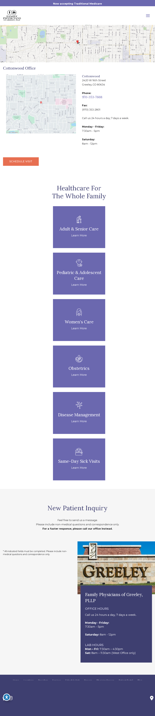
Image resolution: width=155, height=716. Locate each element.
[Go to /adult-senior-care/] (79, 227)
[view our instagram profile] (10, 698)
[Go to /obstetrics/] (79, 366)
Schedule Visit (20, 161)
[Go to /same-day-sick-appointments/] (79, 459)
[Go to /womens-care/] (79, 320)
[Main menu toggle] (148, 15)
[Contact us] (151, 698)
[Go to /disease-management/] (79, 413)
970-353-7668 (92, 97)
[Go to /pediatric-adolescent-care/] (79, 274)
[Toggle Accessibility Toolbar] (6, 697)
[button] (21, 161)
